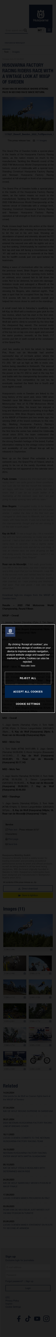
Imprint (33, 665)
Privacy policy (25, 665)
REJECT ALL (28, 678)
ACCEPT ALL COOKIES (28, 691)
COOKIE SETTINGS (28, 704)
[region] (28, 668)
